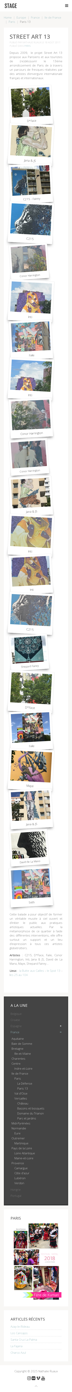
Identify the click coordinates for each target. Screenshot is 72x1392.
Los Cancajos (19, 1333)
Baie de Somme (22, 1043)
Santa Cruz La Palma (24, 1339)
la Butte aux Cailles (31, 971)
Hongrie (16, 1189)
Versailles (20, 1098)
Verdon (19, 1183)
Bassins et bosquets (30, 1108)
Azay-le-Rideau (20, 1326)
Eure (17, 1133)
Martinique (21, 1143)
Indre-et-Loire (23, 1068)
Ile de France (53, 17)
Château (22, 1103)
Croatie (15, 1020)
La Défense (24, 1083)
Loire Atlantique (24, 1153)
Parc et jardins (26, 1118)
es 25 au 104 (19, 975)
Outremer (18, 1138)
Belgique (16, 1014)
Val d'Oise (20, 1093)
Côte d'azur (21, 1173)
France (35, 17)
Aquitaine (18, 1039)
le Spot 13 (54, 971)
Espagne (16, 1026)
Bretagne (17, 1048)
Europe (21, 17)
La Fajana (16, 1346)
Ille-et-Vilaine (22, 1053)
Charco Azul (18, 1352)
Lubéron (20, 1178)
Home (8, 17)
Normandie (19, 1128)
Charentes (18, 1058)
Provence (18, 1163)
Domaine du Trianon (30, 1113)
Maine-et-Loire (23, 1158)
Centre (16, 1063)
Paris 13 (22, 1088)
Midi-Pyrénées (21, 1123)
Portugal (16, 1196)
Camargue (21, 1168)
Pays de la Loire (22, 1148)
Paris (12, 22)
